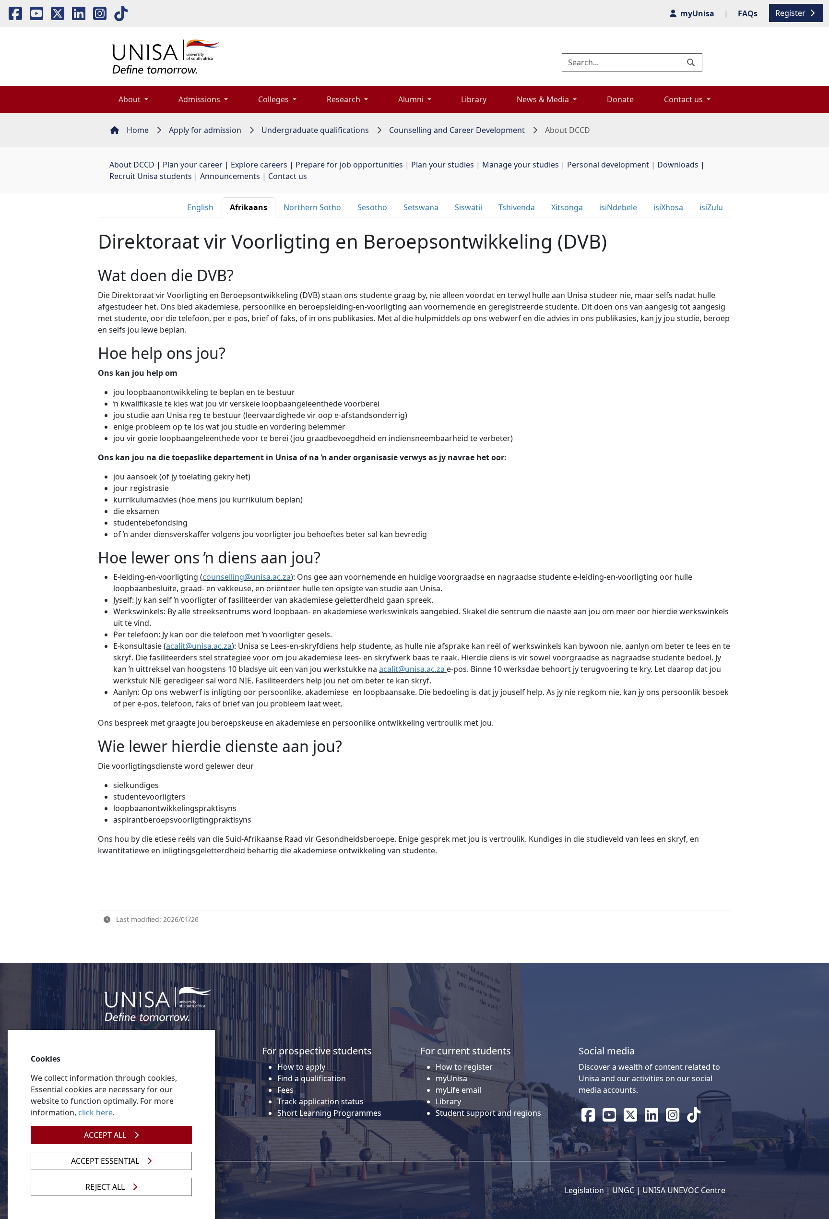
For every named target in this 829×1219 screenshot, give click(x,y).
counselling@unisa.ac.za (246, 577)
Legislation (584, 1190)
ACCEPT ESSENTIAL (105, 1161)
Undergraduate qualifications (315, 130)
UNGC (623, 1190)
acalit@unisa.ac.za (199, 646)
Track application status (320, 1101)
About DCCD (131, 164)
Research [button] (344, 99)
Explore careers (259, 164)
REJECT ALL (105, 1187)
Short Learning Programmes (329, 1113)
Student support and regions (488, 1113)
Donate (620, 99)
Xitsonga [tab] (567, 207)
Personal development (608, 164)
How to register (464, 1067)
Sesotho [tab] (372, 207)
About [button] (130, 99)
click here (95, 1112)
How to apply (301, 1067)
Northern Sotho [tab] (312, 207)
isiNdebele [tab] (618, 207)
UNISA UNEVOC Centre (683, 1190)
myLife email (458, 1090)
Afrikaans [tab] (248, 207)
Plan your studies (442, 164)
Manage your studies (520, 164)
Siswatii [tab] (468, 207)
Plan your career (193, 164)
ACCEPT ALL (105, 1135)
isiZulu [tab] (711, 207)
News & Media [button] (544, 99)
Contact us (287, 176)
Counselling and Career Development (457, 130)
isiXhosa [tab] (668, 207)
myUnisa (451, 1078)
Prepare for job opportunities (349, 164)
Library (473, 99)
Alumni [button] (412, 99)
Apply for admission (205, 130)
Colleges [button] (274, 99)
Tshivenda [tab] (516, 207)
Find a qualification (311, 1078)
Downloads (678, 164)
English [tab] (200, 207)
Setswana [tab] (420, 207)
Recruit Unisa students (150, 176)
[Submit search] (691, 62)
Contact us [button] (684, 99)
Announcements (230, 176)
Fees (285, 1090)
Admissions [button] (200, 99)
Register (791, 13)
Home (138, 130)
